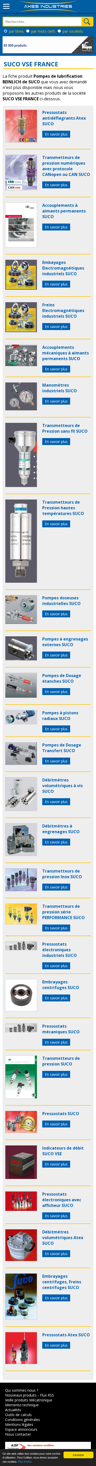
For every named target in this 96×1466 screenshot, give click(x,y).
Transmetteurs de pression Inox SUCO (62, 873)
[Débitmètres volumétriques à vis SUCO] (21, 809)
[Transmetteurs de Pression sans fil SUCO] (21, 485)
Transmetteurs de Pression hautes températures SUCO (63, 507)
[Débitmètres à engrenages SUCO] (21, 854)
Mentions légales (19, 1424)
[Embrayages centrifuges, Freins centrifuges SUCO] (21, 1318)
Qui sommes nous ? (21, 1390)
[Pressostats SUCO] (21, 1131)
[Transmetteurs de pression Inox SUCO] (21, 890)
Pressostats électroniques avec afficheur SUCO (61, 1199)
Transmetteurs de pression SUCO (61, 1061)
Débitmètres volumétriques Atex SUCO (62, 1237)
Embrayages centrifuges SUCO (60, 984)
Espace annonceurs (21, 1429)
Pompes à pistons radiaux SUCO (60, 715)
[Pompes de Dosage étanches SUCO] (21, 696)
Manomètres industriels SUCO (59, 388)
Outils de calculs (18, 1414)
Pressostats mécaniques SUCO (61, 1029)
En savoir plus (56, 134)
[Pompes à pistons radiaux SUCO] (21, 723)
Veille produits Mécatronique (28, 1400)
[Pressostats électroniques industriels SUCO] (21, 949)
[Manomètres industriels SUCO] (21, 409)
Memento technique (22, 1404)
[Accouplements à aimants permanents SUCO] (21, 246)
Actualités (13, 1409)
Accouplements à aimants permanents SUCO (64, 210)
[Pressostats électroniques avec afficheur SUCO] (21, 1209)
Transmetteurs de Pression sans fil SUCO (65, 428)
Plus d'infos (24, 1461)
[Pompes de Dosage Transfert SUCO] (21, 763)
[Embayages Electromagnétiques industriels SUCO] (21, 288)
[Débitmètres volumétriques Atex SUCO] (21, 1260)
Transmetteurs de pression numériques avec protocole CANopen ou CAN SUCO (66, 166)
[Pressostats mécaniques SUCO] (21, 1031)
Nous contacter (18, 1434)
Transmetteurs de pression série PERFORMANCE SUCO (63, 911)
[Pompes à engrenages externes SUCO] (21, 659)
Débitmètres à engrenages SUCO (61, 828)
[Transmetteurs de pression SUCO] (21, 1097)
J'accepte (78, 1455)
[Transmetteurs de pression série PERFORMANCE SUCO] (21, 923)
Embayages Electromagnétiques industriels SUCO (63, 268)
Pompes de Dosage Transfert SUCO (61, 747)
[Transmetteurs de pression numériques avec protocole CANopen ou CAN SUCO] (21, 189)
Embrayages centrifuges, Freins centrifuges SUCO (61, 1281)
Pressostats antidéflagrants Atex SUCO (64, 118)
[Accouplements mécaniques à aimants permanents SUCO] (21, 365)
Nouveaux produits (21, 1395)
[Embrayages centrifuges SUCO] (21, 1009)
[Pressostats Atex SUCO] (21, 1362)
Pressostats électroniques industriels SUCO (59, 949)
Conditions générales (22, 1419)
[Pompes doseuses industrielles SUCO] (21, 622)
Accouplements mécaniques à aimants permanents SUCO (65, 352)
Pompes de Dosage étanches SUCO (61, 678)
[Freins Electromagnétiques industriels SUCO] (21, 331)
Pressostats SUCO (60, 1113)
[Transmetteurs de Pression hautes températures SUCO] (21, 581)
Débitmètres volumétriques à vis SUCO (62, 785)
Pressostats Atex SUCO (66, 1335)
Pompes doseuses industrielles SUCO (61, 600)
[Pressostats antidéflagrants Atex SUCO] (21, 141)
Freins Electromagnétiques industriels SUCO (63, 310)
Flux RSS (47, 1395)
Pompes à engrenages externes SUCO (65, 641)
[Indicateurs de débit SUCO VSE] (21, 1177)
